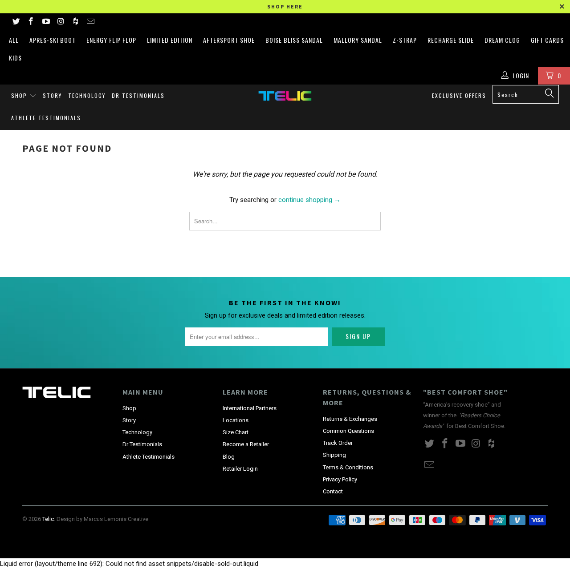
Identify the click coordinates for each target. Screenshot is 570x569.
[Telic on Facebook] (30, 22)
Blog (229, 456)
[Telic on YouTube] (45, 22)
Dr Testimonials (138, 95)
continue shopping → (309, 200)
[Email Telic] (90, 22)
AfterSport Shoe (229, 39)
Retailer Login (240, 468)
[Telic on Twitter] (15, 22)
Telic (48, 519)
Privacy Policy (340, 479)
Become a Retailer (246, 444)
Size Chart (235, 432)
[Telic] (285, 96)
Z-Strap (405, 39)
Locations (235, 420)
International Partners (250, 408)
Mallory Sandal (358, 39)
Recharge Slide (451, 39)
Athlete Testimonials (46, 117)
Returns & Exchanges (350, 419)
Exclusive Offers (459, 95)
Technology (87, 95)
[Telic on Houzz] (75, 22)
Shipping (334, 455)
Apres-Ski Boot (52, 39)
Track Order (338, 443)
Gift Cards (547, 39)
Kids (15, 57)
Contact (333, 491)
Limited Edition (169, 39)
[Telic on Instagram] (60, 22)
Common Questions (348, 431)
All (14, 39)
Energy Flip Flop (111, 39)
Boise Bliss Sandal (294, 39)
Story (52, 95)
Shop (20, 95)
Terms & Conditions (348, 467)
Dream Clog (502, 39)
